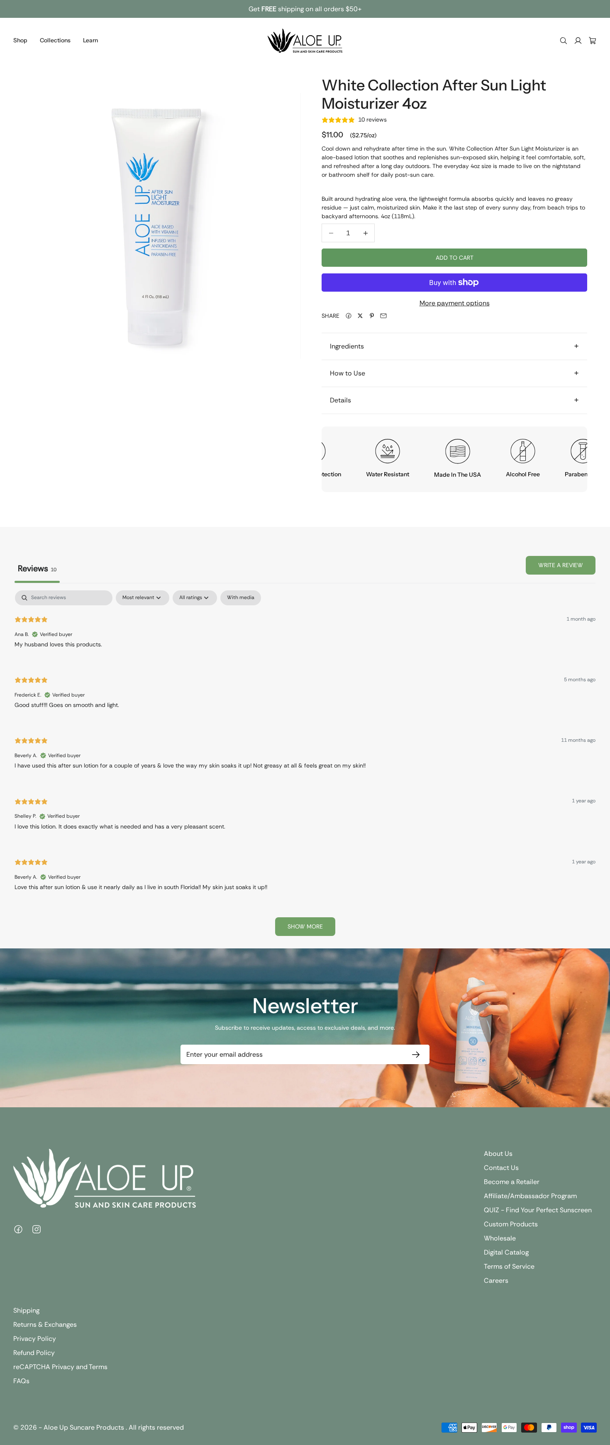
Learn (90, 40)
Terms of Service (509, 1266)
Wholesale (500, 1238)
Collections (55, 40)
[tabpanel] (305, 767)
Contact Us (501, 1167)
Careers (496, 1280)
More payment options (455, 303)
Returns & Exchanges (45, 1324)
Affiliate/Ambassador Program (530, 1196)
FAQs (21, 1381)
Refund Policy (34, 1352)
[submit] (414, 1054)
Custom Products (511, 1224)
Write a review (560, 565)
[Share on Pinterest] (371, 315)
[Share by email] (383, 315)
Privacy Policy (34, 1338)
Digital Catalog (506, 1252)
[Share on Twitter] (360, 315)
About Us (498, 1153)
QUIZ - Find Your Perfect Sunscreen (538, 1210)
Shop (20, 40)
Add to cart (454, 257)
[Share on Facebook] (348, 315)
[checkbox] (240, 597)
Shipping (26, 1310)
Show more (305, 926)
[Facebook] (18, 1229)
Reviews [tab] (37, 568)
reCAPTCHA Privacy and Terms (60, 1366)
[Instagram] (36, 1229)
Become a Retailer (511, 1181)
